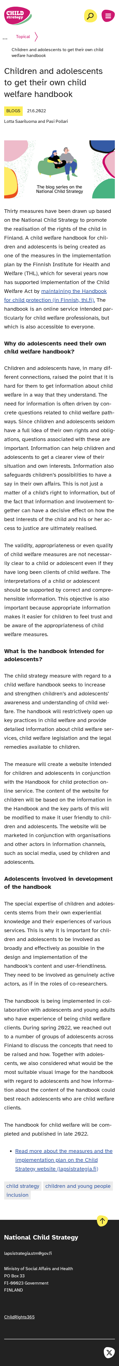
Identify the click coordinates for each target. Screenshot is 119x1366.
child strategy (22, 1186)
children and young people (78, 1186)
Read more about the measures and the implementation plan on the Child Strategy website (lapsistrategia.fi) (64, 1160)
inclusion (17, 1194)
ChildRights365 (19, 1317)
